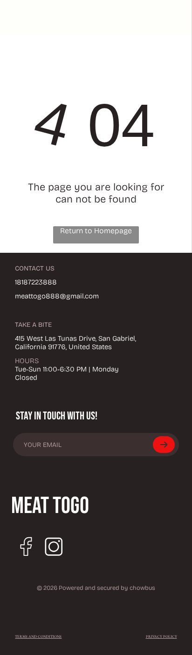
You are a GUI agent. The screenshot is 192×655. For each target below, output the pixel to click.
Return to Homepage (96, 230)
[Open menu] (157, 17)
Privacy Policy (161, 636)
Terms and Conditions (38, 636)
